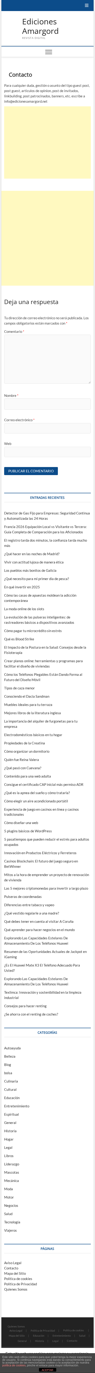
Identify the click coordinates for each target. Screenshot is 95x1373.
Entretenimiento (16, 1106)
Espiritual (11, 1114)
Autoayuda (12, 1048)
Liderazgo (11, 1164)
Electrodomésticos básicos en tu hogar (33, 735)
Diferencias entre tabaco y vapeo (29, 905)
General (10, 1122)
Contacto (11, 1268)
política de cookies (14, 1365)
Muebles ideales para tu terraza (28, 704)
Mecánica (11, 1181)
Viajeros (10, 1230)
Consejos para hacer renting (25, 1006)
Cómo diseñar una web (21, 823)
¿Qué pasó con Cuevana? (22, 768)
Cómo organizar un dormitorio (26, 751)
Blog (7, 1064)
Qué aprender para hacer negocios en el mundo (39, 930)
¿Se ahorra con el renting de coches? (31, 1014)
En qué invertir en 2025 (22, 587)
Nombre (11, 395)
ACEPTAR (47, 1370)
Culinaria (11, 1081)
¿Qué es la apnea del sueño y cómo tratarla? (37, 793)
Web (7, 443)
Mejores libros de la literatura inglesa (32, 713)
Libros (9, 1156)
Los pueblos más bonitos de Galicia (30, 570)
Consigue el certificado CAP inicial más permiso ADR (43, 784)
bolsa (8, 1073)
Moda (8, 1189)
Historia (10, 1131)
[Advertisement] (47, 142)
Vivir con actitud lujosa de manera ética (34, 562)
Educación (12, 1098)
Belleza (9, 1056)
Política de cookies (18, 1279)
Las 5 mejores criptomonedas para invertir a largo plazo (46, 888)
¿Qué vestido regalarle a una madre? (31, 913)
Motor (9, 1197)
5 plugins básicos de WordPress (28, 831)
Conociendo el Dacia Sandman (26, 696)
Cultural (10, 1089)
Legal (8, 1147)
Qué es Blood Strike (19, 639)
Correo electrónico (19, 420)
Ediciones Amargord (40, 26)
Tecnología (12, 1222)
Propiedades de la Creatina (24, 743)
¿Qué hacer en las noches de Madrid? (31, 554)
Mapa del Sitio (15, 1273)
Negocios (11, 1205)
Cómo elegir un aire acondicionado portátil (36, 801)
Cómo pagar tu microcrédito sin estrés (33, 631)
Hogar (9, 1139)
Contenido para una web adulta (27, 776)
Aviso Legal (12, 1263)
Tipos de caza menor (19, 688)
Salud (8, 1214)
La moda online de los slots (24, 609)
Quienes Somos (15, 1289)
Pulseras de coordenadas (23, 896)
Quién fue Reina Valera (21, 760)
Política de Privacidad (20, 1284)
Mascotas (11, 1172)
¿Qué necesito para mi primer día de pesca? (36, 579)
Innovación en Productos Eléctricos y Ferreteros (40, 853)
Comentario (14, 331)
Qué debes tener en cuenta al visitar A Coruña (39, 921)
